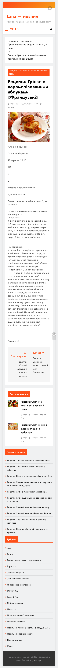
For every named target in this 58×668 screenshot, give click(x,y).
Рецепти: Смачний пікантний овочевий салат (32, 405)
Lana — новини (22, 16)
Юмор (10, 646)
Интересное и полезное (19, 584)
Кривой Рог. (13, 597)
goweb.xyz (36, 660)
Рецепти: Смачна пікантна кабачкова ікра (27, 491)
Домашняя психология (18, 578)
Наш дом (11, 609)
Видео (10, 554)
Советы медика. (14, 640)
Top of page (50, 8)
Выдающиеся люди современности (24, 560)
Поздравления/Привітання (20, 615)
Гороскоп (11, 566)
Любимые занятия (15, 603)
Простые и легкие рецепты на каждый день (28, 72)
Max (12, 103)
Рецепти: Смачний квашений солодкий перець (29, 513)
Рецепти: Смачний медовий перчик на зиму (28, 507)
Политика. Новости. (16, 621)
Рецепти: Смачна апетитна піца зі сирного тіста (29, 476)
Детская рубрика (15, 572)
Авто (9, 548)
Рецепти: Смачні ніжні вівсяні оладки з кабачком (34, 428)
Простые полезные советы (20, 633)
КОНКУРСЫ (12, 590)
